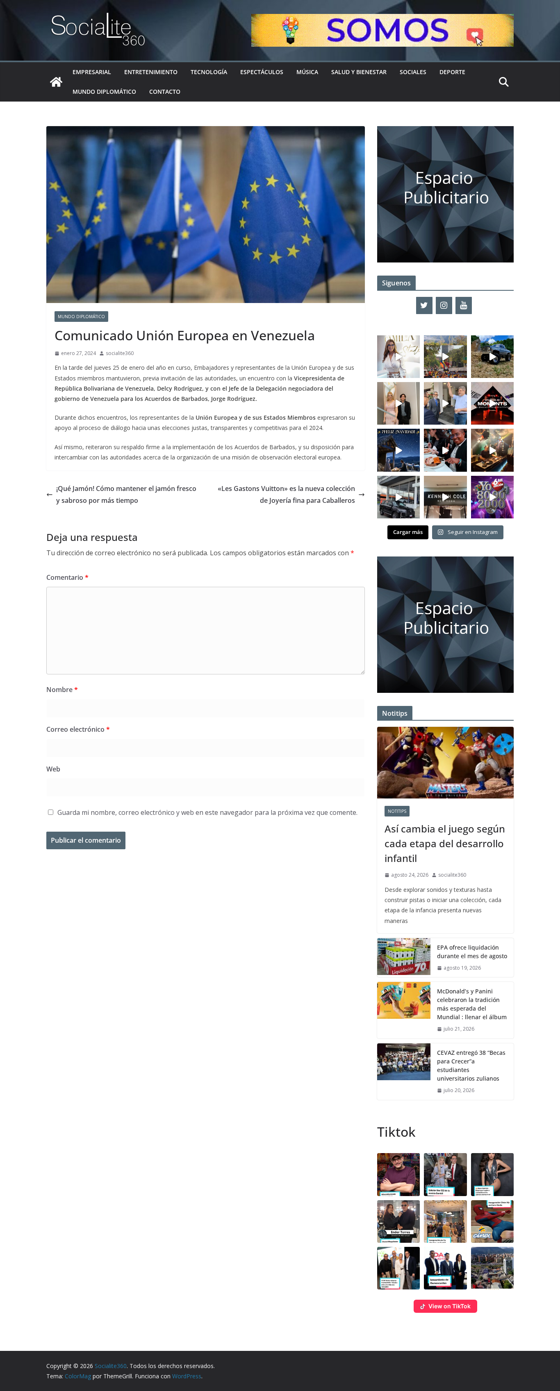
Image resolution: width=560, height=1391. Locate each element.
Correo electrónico (78, 729)
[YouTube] (463, 305)
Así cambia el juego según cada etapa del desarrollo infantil (445, 843)
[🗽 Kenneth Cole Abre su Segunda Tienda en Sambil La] (445, 497)
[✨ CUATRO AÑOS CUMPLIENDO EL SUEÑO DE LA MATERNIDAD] (398, 403)
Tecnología (209, 72)
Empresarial (92, 72)
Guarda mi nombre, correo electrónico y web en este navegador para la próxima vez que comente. (207, 812)
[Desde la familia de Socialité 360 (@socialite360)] (398, 450)
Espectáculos (261, 72)
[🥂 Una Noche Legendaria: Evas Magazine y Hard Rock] (445, 450)
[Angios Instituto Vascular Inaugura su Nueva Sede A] (445, 403)
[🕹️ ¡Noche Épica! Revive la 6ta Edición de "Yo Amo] (492, 450)
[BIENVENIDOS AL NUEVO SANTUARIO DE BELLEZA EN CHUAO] (398, 356)
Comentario (67, 577)
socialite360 (120, 353)
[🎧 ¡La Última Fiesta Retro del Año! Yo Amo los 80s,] (492, 497)
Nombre (62, 689)
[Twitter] (424, 305)
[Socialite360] (56, 82)
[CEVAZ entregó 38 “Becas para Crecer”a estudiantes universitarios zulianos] (403, 1071)
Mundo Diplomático (104, 91)
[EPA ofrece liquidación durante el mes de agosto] (403, 957)
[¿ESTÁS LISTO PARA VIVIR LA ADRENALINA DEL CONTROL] (492, 356)
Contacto (164, 91)
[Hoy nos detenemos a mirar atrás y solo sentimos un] (492, 403)
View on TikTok (449, 1306)
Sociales (413, 72)
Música (307, 72)
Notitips (397, 811)
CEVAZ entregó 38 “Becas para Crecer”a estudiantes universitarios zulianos (471, 1065)
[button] (398, 1174)
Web (53, 769)
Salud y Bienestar (359, 72)
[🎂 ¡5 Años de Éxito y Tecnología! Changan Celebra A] (398, 497)
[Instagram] (444, 305)
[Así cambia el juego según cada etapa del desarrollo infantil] (445, 762)
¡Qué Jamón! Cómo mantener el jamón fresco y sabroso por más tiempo (126, 494)
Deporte (452, 72)
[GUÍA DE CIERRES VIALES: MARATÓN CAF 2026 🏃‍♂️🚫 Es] (445, 356)
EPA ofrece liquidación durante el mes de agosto (472, 951)
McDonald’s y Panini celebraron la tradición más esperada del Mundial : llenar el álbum (472, 1004)
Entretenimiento (151, 72)
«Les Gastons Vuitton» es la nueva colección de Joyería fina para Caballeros (286, 494)
